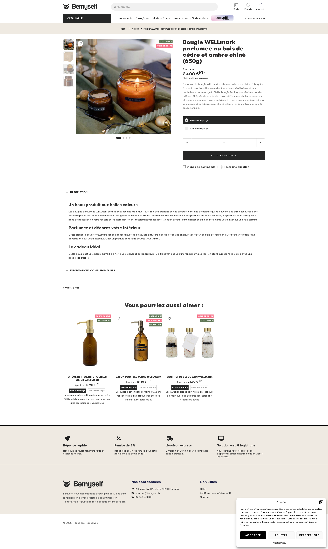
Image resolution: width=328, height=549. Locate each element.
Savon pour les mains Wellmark (138, 377)
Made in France (161, 18)
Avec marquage (77, 391)
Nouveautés (125, 18)
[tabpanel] (123, 87)
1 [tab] (118, 141)
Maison (135, 28)
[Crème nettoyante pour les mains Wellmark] (87, 343)
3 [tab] (126, 141)
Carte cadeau (200, 18)
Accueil (124, 28)
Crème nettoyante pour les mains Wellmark (87, 379)
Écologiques (142, 18)
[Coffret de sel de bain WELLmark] (190, 343)
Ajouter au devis (223, 155)
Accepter (253, 535)
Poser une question (236, 167)
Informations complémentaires (92, 270)
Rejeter (281, 535)
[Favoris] (80, 43)
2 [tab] (123, 141)
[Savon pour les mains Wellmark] (138, 343)
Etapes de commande (200, 167)
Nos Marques (181, 18)
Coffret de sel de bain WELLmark (190, 377)
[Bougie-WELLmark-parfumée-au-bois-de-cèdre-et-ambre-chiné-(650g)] (68, 44)
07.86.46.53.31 (257, 18)
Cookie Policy (279, 543)
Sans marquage (97, 391)
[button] (321, 502)
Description (78, 192)
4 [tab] (130, 141)
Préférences (309, 535)
